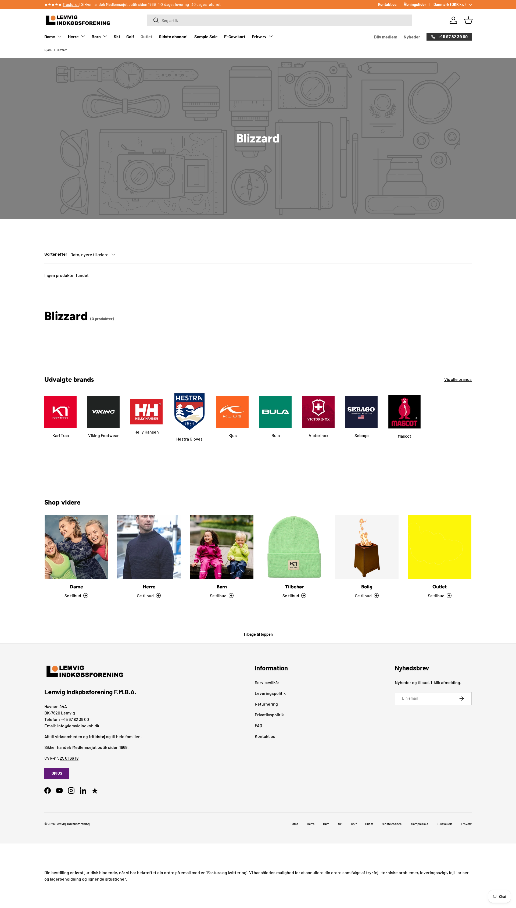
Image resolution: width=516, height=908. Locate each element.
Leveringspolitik (270, 693)
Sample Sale (206, 36)
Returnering (266, 703)
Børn (96, 36)
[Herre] (149, 547)
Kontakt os (387, 4)
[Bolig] (367, 547)
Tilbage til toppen (258, 634)
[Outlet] (439, 547)
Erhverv (259, 36)
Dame (49, 36)
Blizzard (62, 50)
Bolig (366, 587)
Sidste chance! (173, 36)
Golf (130, 36)
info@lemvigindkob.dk (78, 725)
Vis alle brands (458, 379)
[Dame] (76, 547)
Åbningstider (415, 4)
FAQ (258, 725)
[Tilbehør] (294, 547)
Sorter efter (55, 253)
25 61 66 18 (69, 757)
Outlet (146, 36)
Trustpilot (71, 4)
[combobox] (279, 20)
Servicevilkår (267, 682)
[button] (468, 20)
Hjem (48, 50)
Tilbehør (294, 587)
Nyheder (412, 36)
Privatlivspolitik (269, 714)
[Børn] (221, 547)
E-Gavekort (234, 36)
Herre (73, 36)
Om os (57, 773)
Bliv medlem (385, 36)
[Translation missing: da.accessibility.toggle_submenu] (59, 36)
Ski (117, 36)
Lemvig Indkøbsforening (72, 824)
